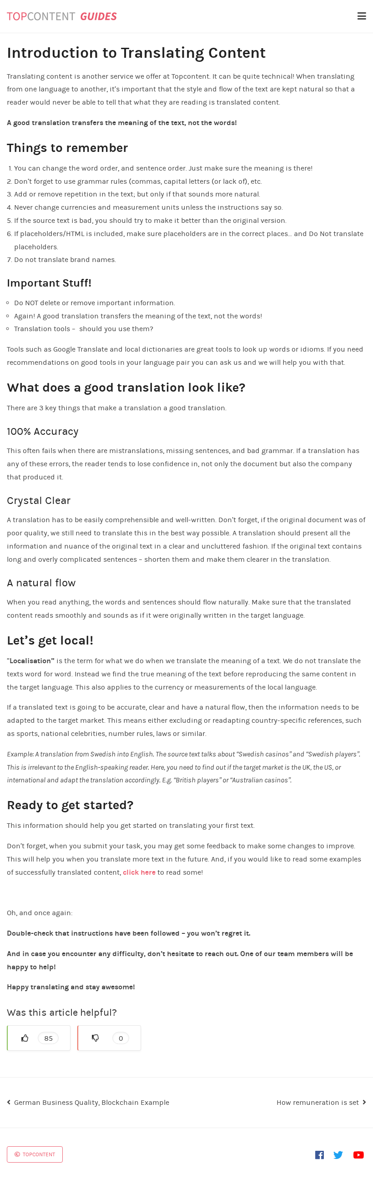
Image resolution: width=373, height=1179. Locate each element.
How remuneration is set (318, 1102)
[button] (39, 1038)
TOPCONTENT (38, 1154)
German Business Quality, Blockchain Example (91, 1102)
